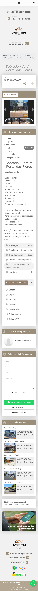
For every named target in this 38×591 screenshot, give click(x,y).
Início (7, 55)
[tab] (10, 95)
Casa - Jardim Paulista (12, 455)
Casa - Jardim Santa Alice (14, 441)
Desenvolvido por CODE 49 (19, 589)
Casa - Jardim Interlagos (13, 469)
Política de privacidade (19, 587)
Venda (14, 55)
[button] (6, 109)
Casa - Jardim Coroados (13, 482)
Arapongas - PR (24, 55)
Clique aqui (8, 505)
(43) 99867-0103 (20, 12)
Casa (7, 58)
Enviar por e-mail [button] (19, 393)
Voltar (32, 58)
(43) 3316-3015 (21, 18)
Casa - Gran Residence (12, 428)
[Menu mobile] (19, 3)
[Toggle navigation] (33, 3)
